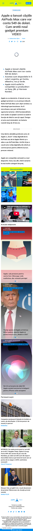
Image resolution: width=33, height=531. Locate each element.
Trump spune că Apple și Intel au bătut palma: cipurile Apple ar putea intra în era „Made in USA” (15, 332)
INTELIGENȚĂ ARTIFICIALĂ (12, 340)
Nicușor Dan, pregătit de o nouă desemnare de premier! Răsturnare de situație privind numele (16, 490)
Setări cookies (7, 528)
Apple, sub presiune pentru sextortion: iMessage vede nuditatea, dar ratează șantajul (15, 276)
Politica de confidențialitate (16, 506)
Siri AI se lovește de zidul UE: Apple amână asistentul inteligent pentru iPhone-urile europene (16, 388)
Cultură (7, 228)
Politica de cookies (16, 508)
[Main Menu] (3, 3)
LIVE (29, 3)
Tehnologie (16, 10)
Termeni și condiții (16, 505)
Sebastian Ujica (14, 38)
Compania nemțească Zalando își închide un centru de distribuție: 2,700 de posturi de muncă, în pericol (16, 421)
